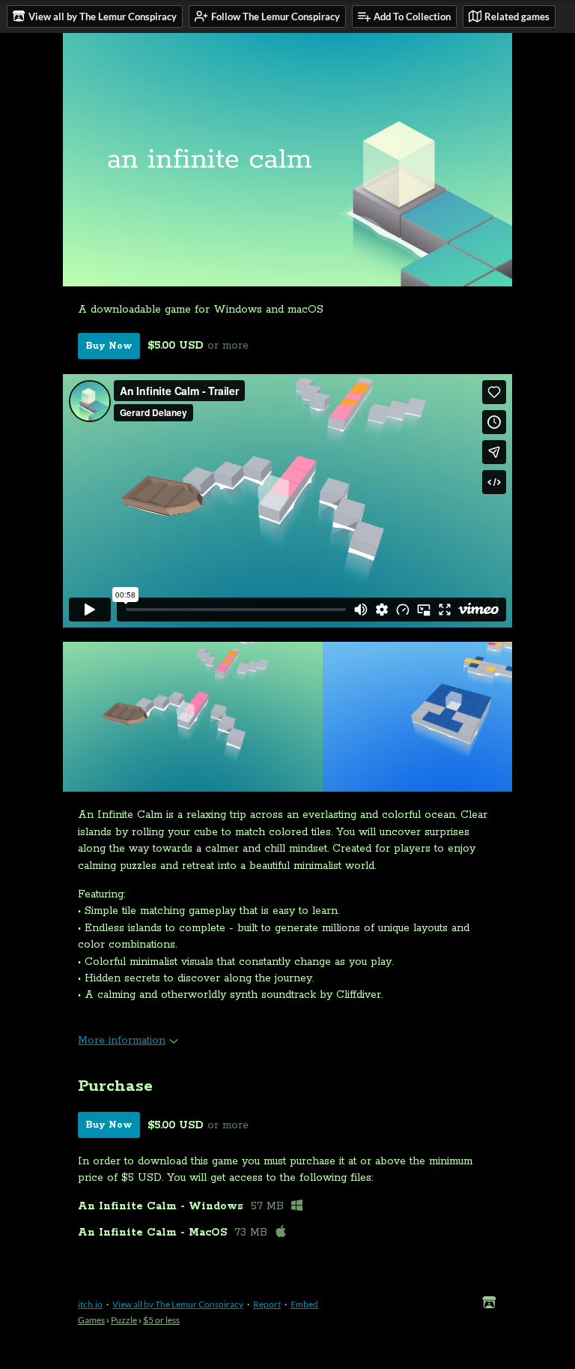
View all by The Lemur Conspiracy (177, 1304)
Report (267, 1304)
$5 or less (161, 1320)
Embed (304, 1304)
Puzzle (124, 1320)
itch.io (90, 1304)
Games (91, 1320)
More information (121, 1040)
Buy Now (109, 346)
